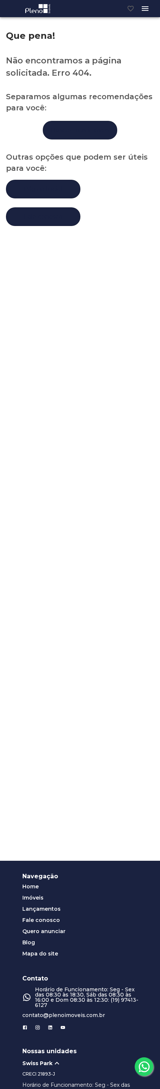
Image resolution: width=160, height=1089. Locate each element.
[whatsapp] (144, 1066)
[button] (83, 1063)
